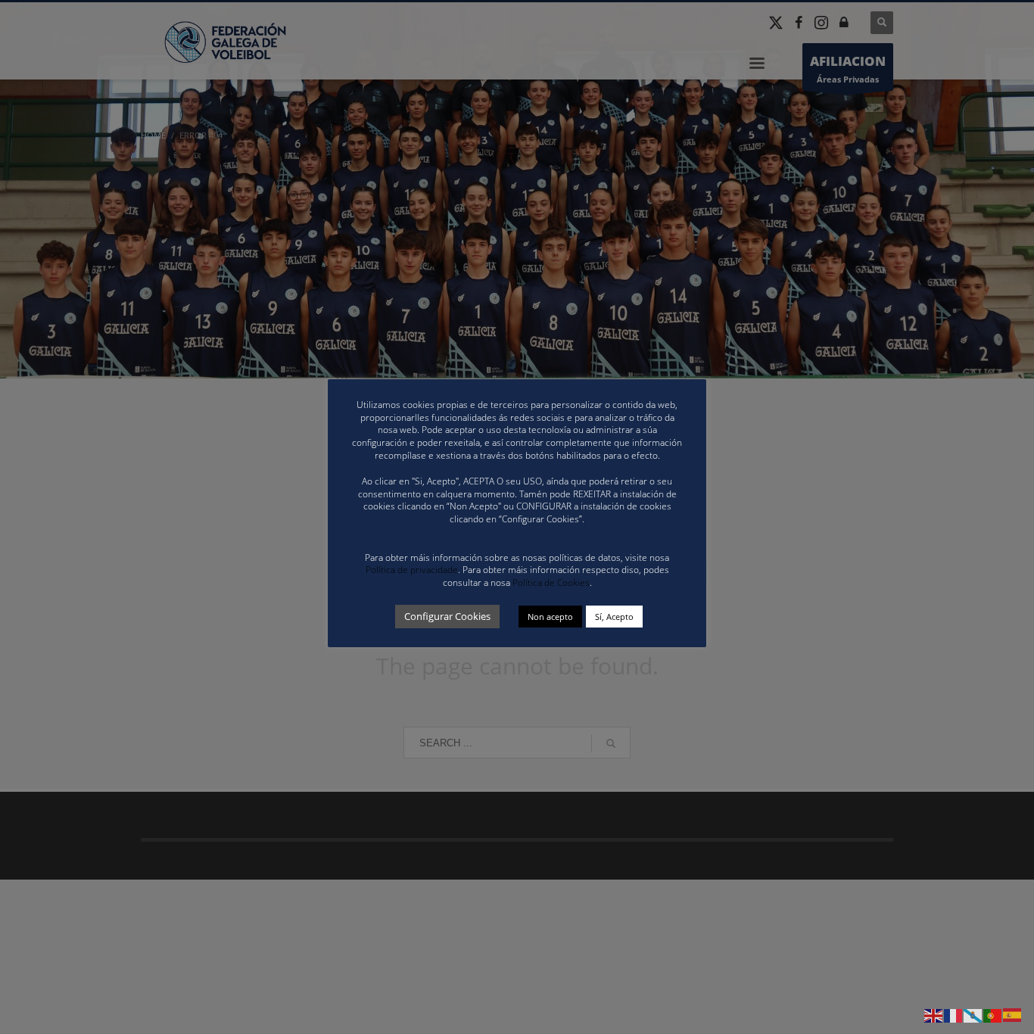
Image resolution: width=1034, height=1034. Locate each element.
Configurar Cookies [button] (447, 616)
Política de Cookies (551, 582)
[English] (934, 1014)
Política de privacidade (412, 569)
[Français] (954, 1014)
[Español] (1013, 1014)
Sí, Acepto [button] (614, 616)
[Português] (993, 1014)
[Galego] (973, 1014)
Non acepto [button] (550, 616)
